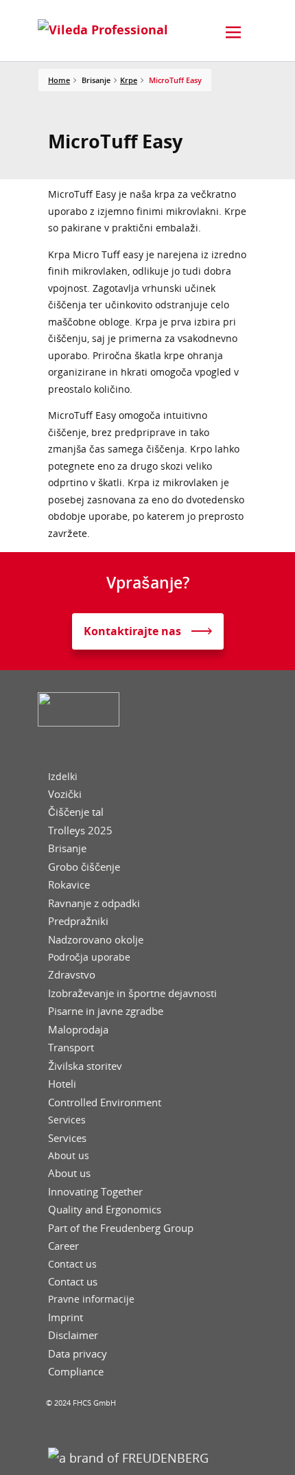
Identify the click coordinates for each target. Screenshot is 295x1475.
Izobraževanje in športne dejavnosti (132, 993)
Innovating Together (95, 1191)
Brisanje (67, 848)
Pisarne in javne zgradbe (105, 1011)
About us (68, 1156)
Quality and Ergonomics (104, 1209)
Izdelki (63, 776)
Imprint (65, 1317)
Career (63, 1246)
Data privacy (77, 1353)
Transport (71, 1047)
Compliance (76, 1371)
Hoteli (62, 1083)
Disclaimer (73, 1335)
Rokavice (69, 884)
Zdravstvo (71, 974)
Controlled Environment (104, 1102)
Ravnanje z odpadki (94, 903)
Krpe (128, 80)
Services (67, 1120)
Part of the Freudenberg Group (120, 1228)
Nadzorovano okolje (95, 939)
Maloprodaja (78, 1029)
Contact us (72, 1264)
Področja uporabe (89, 957)
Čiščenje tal (76, 812)
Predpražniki (78, 921)
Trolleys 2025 (80, 830)
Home (59, 80)
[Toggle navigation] (233, 32)
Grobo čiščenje (84, 866)
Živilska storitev (85, 1066)
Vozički (65, 794)
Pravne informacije (91, 1299)
